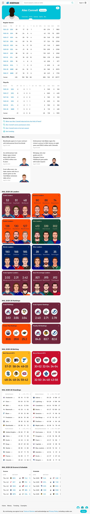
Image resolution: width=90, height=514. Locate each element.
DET (14, 482)
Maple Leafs (39, 425)
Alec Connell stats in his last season (17, 128)
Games (36, 17)
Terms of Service (29, 511)
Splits (41, 17)
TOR (56, 482)
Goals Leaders (8, 195)
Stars (7, 401)
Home (4, 506)
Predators (9, 417)
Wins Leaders (37, 247)
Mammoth (9, 409)
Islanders (38, 452)
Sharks (8, 448)
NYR (44, 486)
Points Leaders (8, 221)
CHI (44, 494)
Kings (7, 444)
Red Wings (39, 417)
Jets (7, 421)
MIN (26, 490)
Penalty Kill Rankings (40, 326)
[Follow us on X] (87, 508)
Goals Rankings (8, 304)
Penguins (39, 436)
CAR (56, 478)
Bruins (38, 409)
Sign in (81, 3)
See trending (10, 131)
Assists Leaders (38, 195)
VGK (56, 494)
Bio (45, 17)
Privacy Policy (53, 511)
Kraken (8, 452)
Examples (24, 506)
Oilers (7, 436)
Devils (37, 456)
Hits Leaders (37, 221)
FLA (26, 478)
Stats (30, 17)
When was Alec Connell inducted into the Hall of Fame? (23, 121)
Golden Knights (11, 432)
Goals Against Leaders (10, 273)
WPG (14, 494)
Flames (8, 456)
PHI (26, 482)
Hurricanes (39, 432)
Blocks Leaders (8, 247)
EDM (56, 490)
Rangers (38, 460)
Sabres (38, 397)
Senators (43, 10)
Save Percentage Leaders (41, 273)
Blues (7, 413)
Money (9, 506)
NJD (26, 486)
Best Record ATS (9, 353)
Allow (83, 511)
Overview (25, 17)
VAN (14, 490)
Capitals (38, 444)
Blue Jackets (40, 448)
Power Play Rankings (10, 326)
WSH (14, 486)
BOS (14, 478)
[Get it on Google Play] (82, 507)
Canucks (8, 460)
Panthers (38, 421)
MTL (44, 482)
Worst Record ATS (39, 353)
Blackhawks (9, 425)
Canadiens (39, 405)
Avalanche (9, 397)
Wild (7, 405)
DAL (26, 494)
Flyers (37, 440)
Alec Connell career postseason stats (18, 125)
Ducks (8, 440)
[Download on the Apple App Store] (78, 507)
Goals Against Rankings (41, 304)
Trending (16, 506)
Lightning (39, 401)
